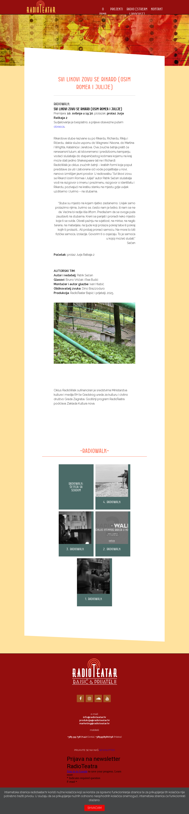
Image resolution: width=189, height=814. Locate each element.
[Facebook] (80, 698)
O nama (102, 11)
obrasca (59, 126)
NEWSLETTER (107, 750)
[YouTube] (107, 698)
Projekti (116, 9)
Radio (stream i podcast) (137, 11)
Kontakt (157, 9)
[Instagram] (89, 698)
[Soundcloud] (98, 698)
